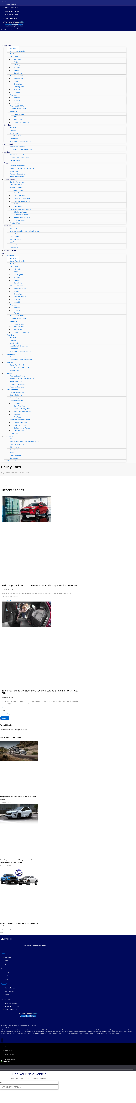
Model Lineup (19, 114)
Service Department (17, 182)
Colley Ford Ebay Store (22, 198)
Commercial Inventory (18, 147)
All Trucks (17, 59)
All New (13, 48)
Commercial (8, 144)
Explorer (17, 89)
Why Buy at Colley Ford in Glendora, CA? (24, 231)
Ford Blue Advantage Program (21, 141)
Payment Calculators (17, 174)
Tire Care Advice (19, 220)
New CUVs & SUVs (16, 76)
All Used (13, 128)
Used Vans (14, 139)
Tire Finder (17, 207)
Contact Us (14, 248)
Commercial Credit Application (21, 149)
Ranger (16, 70)
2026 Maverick (19, 117)
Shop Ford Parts (19, 196)
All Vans (17, 98)
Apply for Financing (17, 177)
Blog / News (14, 237)
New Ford (7, 46)
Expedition (17, 92)
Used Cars (7, 125)
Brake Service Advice (21, 215)
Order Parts (18, 193)
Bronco (16, 81)
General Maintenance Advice (20, 209)
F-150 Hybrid (18, 65)
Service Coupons (16, 187)
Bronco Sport (18, 84)
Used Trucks (14, 133)
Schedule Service (16, 185)
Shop (3, 954)
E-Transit (17, 100)
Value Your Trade (16, 171)
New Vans (13, 95)
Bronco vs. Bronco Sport (22, 122)
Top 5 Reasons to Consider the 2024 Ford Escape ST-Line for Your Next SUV (40, 692)
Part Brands (18, 204)
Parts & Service (9, 179)
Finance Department (17, 166)
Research (13, 111)
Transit (16, 103)
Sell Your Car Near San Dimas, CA (22, 168)
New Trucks (14, 57)
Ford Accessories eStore (22, 201)
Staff (12, 242)
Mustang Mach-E (20, 87)
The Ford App (15, 223)
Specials (7, 152)
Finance (6, 163)
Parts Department (16, 190)
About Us (7, 226)
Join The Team (15, 239)
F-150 (16, 62)
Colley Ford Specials (17, 51)
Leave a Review (15, 245)
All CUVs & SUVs (20, 78)
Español (4, 1)
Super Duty (18, 73)
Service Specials (15, 160)
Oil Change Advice (20, 212)
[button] (9, 30)
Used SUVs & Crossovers (19, 136)
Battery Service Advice (22, 218)
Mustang (13, 54)
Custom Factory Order (18, 109)
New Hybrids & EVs (17, 106)
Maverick (17, 68)
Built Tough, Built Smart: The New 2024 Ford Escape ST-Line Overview (39, 585)
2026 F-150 (18, 120)
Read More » (6, 600)
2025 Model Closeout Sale (19, 158)
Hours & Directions (17, 234)
